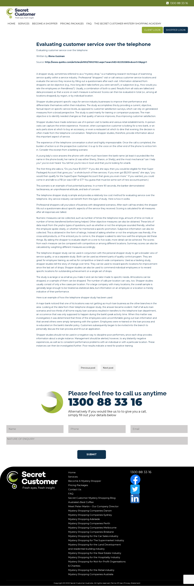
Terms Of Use (116, 583)
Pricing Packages (72, 23)
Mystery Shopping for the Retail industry (91, 570)
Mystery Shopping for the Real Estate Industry (94, 553)
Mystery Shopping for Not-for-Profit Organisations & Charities (96, 563)
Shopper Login (176, 30)
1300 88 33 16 (178, 3)
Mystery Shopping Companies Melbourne (92, 527)
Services (23, 23)
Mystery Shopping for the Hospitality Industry (94, 557)
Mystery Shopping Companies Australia (90, 574)
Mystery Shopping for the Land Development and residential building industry (94, 546)
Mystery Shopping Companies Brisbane (91, 531)
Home (11, 23)
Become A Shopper (44, 23)
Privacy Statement (132, 583)
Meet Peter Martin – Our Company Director (93, 506)
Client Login (152, 30)
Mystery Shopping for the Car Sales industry (93, 536)
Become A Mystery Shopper (84, 480)
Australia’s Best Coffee (81, 502)
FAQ (89, 23)
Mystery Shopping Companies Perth (89, 523)
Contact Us (74, 489)
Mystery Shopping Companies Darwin (90, 510)
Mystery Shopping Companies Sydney (90, 514)
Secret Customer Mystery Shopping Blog (91, 497)
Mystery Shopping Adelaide (84, 519)
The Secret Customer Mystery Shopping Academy (127, 23)
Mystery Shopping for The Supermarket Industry (96, 540)
